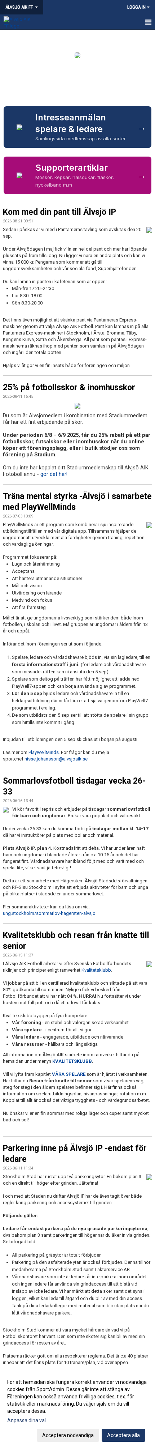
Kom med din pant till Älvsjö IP (59, 212)
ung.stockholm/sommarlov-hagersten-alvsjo (49, 913)
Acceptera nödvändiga (68, 1435)
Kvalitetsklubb (96, 970)
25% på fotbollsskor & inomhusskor (69, 387)
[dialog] (77, 1408)
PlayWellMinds (43, 752)
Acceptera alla (123, 1435)
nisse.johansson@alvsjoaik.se (56, 759)
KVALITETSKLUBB (72, 1061)
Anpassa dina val (26, 1420)
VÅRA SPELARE (68, 1074)
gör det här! (53, 474)
